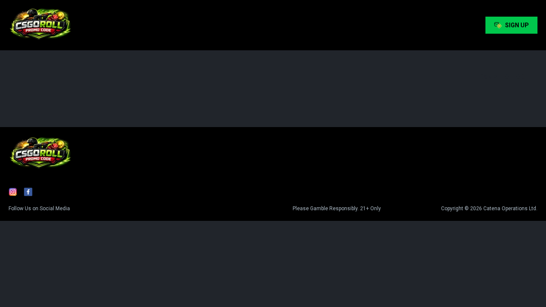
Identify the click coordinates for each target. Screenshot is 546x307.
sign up (517, 25)
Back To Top (502, 76)
